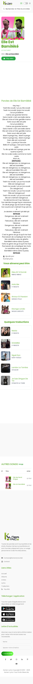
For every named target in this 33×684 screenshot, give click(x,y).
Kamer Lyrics (9, 672)
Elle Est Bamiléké (19, 484)
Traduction (5, 586)
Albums (4, 577)
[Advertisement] (16, 80)
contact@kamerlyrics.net (13, 558)
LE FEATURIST (6, 50)
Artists (3, 580)
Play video (9, 58)
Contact (7, 561)
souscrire (8, 654)
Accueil (4, 574)
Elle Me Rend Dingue (17, 478)
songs (21, 464)
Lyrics (3, 583)
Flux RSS (7, 589)
